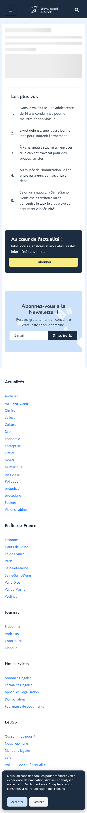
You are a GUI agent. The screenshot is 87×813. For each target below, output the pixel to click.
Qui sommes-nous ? (20, 736)
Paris (9, 561)
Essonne (11, 540)
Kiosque (11, 648)
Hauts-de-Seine (16, 547)
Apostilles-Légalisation (22, 692)
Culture (10, 424)
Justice (10, 453)
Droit (9, 431)
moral (9, 460)
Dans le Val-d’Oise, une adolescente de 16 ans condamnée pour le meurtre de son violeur (47, 113)
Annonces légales (18, 678)
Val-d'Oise (12, 582)
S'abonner (43, 262)
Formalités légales (18, 685)
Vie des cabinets (17, 509)
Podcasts (12, 634)
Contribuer (13, 641)
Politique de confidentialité (25, 765)
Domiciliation (15, 699)
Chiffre (10, 410)
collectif (11, 417)
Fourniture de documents (24, 706)
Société (10, 502)
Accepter (17, 802)
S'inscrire (60, 335)
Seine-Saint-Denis (18, 575)
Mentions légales (18, 750)
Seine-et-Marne (16, 568)
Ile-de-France (14, 554)
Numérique (13, 467)
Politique (11, 481)
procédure (13, 495)
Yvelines (11, 596)
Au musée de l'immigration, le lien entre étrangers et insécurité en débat (45, 175)
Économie (12, 439)
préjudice (12, 488)
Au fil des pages (17, 403)
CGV (8, 758)
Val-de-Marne (15, 589)
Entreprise (13, 446)
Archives (11, 396)
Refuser (38, 802)
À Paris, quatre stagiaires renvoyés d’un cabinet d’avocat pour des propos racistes (46, 152)
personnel (12, 474)
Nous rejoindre (16, 743)
